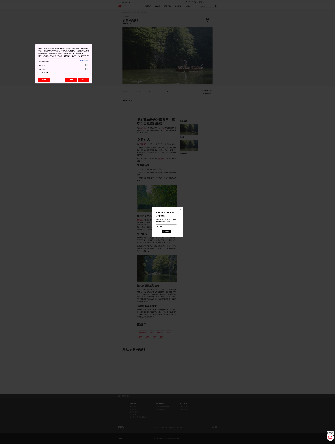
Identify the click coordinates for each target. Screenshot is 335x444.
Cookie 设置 (45, 72)
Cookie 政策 (78, 57)
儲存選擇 (44, 80)
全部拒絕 (71, 80)
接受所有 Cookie (83, 80)
